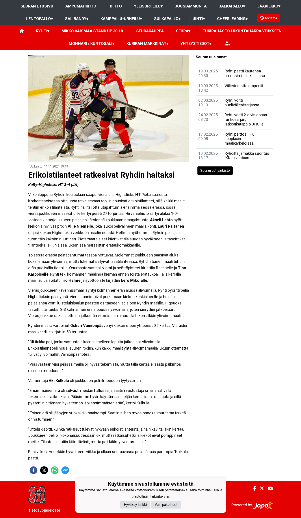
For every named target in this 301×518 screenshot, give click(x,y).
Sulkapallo (167, 18)
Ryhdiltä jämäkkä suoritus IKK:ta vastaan (247, 155)
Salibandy (76, 18)
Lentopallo (39, 18)
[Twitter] (260, 488)
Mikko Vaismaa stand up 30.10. (92, 31)
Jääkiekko (268, 6)
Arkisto (271, 18)
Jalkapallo (232, 6)
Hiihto (115, 6)
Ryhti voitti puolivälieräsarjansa (242, 102)
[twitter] (44, 470)
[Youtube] (268, 488)
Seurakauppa (150, 31)
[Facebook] (253, 488)
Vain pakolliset (166, 505)
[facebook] (33, 470)
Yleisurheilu (148, 6)
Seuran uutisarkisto (215, 170)
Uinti (199, 18)
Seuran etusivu (36, 6)
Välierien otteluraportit (244, 85)
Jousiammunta (191, 6)
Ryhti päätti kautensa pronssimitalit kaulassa (245, 73)
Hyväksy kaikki (135, 505)
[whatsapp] (55, 470)
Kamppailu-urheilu (121, 18)
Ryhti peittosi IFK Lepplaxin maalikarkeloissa (239, 139)
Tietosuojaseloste (44, 510)
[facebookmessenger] (65, 470)
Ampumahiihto (80, 6)
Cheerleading (232, 18)
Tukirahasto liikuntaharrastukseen (242, 31)
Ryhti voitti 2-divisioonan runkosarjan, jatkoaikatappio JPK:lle (246, 119)
